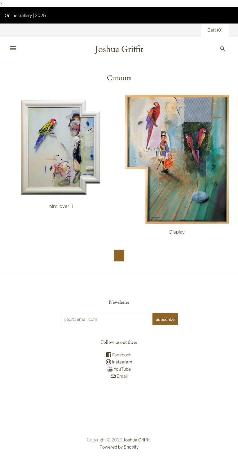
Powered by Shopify (119, 446)
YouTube (121, 369)
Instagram (121, 361)
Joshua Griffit (137, 439)
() (215, 29)
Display (177, 232)
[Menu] (13, 48)
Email (122, 376)
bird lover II (61, 206)
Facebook (121, 354)
